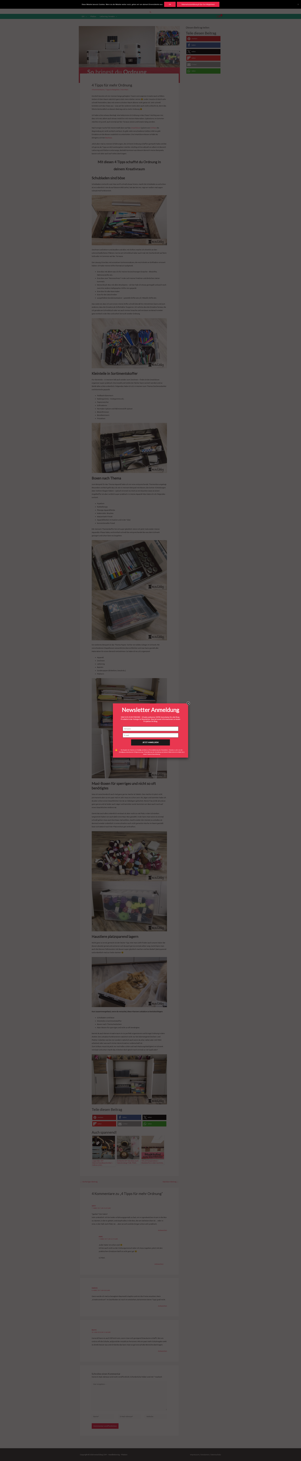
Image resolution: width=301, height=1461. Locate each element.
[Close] (188, 703)
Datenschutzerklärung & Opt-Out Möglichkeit (198, 4)
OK (170, 4)
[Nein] (298, 4)
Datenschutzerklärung (153, 754)
